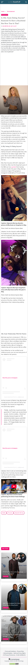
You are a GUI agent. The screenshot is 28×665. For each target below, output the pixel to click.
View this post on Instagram (9, 377)
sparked (13, 167)
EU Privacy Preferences (9, 655)
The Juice (10, 513)
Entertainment (11, 11)
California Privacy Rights (19, 653)
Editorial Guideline (8, 653)
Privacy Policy (20, 651)
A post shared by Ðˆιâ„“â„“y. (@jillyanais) (14, 397)
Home (2, 11)
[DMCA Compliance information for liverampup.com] (14, 664)
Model (3, 513)
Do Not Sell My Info (21, 655)
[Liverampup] (14, 1)
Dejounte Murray (19, 513)
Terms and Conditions (10, 651)
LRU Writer (5, 26)
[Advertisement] (14, 69)
